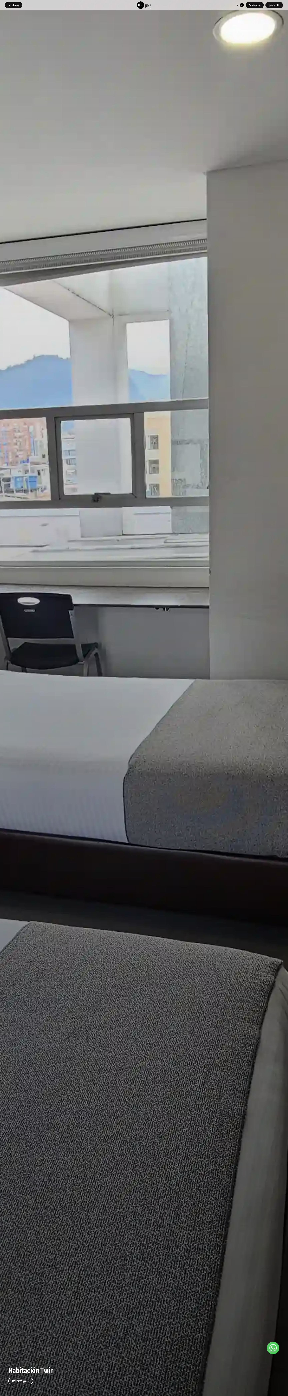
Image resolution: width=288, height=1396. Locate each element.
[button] (13, 5)
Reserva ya (254, 5)
